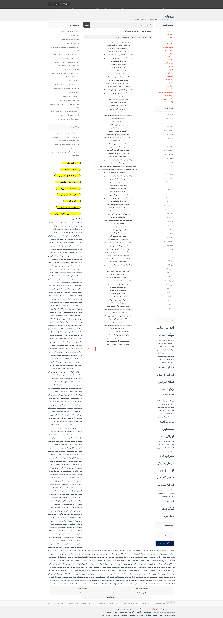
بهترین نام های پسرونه (75, 309)
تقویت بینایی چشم (169, 343)
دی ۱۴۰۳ (170, 114)
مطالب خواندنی (168, 47)
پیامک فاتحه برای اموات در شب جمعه (152, 574)
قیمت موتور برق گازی (168, 441)
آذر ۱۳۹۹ (170, 225)
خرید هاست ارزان (68, 188)
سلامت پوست (64, 438)
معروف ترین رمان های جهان (129, 560)
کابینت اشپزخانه (138, 577)
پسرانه (170, 57)
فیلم (59, 507)
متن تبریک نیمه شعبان (58, 554)
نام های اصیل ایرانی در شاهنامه (84, 564)
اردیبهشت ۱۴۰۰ (168, 205)
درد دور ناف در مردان (55, 398)
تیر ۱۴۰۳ (170, 122)
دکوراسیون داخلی (76, 421)
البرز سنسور (58, 272)
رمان (79, 431)
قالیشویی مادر (111, 550)
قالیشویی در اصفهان (69, 524)
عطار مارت (171, 410)
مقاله (116, 9)
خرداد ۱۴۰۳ (169, 126)
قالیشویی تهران (62, 521)
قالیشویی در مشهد (76, 544)
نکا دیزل (164, 570)
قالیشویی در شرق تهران (74, 534)
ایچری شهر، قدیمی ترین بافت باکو (62, 286)
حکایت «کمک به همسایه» (164, 356)
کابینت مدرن (129, 577)
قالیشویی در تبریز (76, 527)
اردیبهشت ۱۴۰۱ (168, 174)
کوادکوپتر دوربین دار (132, 580)
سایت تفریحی (168, 50)
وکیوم (99, 570)
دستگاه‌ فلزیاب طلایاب (62, 411)
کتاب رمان (159, 580)
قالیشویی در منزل (64, 544)
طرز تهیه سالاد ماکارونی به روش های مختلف (66, 88)
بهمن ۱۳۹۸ (170, 249)
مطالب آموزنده (168, 60)
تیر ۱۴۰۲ (170, 142)
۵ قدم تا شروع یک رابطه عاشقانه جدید (66, 584)
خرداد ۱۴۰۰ (169, 201)
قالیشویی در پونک (76, 547)
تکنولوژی (89, 9)
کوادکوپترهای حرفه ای (105, 580)
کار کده (78, 577)
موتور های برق (165, 490)
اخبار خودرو (75, 239)
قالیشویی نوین (81, 550)
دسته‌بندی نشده (167, 79)
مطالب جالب (125, 37)
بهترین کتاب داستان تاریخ (59, 309)
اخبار (137, 9)
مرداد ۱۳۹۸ (170, 273)
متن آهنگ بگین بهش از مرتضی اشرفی (68, 133)
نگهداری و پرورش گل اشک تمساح (69, 115)
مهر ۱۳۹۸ (170, 265)
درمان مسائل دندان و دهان (63, 405)
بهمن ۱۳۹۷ (170, 292)
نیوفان (171, 54)
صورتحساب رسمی (68, 451)
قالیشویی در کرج (65, 547)
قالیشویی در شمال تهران (59, 534)
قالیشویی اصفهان (76, 517)
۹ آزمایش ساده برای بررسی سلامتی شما (67, 84)
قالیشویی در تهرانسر (64, 527)
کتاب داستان (167, 580)
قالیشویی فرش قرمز (131, 550)
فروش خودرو (56, 494)
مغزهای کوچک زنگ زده (67, 560)
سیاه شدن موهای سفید (164, 407)
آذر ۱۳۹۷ (170, 300)
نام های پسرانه (69, 564)
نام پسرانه (169, 567)
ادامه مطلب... (90, 349)
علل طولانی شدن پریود (64, 484)
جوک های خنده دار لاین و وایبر (64, 335)
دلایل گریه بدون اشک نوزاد (57, 418)
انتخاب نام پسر (60, 276)
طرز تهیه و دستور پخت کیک (64, 461)
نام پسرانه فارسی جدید (146, 567)
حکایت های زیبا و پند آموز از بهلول (60, 338)
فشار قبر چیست (59, 497)
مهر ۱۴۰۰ (170, 193)
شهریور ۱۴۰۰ (169, 197)
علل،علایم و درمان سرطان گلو (70, 58)
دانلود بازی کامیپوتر (67, 175)
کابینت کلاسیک (100, 577)
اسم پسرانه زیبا (60, 266)
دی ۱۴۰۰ (170, 185)
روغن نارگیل (165, 404)
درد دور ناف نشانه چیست (74, 401)
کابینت (169, 502)
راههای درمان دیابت (164, 401)
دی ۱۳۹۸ (170, 253)
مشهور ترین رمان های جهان (110, 557)
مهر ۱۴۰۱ (170, 166)
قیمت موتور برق (160, 436)
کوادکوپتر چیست (92, 580)
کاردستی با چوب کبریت (88, 577)
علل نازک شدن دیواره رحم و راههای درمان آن (66, 54)
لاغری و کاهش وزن (141, 554)
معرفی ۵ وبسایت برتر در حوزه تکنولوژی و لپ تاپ (64, 111)
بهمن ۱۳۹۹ (170, 217)
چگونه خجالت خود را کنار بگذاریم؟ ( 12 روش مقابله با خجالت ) (84, 574)
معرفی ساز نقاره (166, 451)
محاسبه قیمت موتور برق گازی (166, 557)
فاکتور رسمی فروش (67, 494)
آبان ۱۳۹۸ (170, 261)
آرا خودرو (79, 229)
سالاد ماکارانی (55, 431)
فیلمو (80, 593)
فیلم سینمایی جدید (166, 99)
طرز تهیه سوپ (61, 458)
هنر (56, 9)
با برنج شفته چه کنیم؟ (73, 92)
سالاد (61, 431)
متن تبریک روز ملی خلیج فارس (87, 554)
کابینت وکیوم (110, 577)
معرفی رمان (77, 557)
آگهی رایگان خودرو (57, 233)
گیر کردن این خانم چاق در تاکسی (117, 584)
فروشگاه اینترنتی (68, 194)
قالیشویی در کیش (54, 547)
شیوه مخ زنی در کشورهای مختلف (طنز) (66, 448)
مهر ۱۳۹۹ (170, 233)
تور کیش (66, 322)
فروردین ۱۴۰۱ (169, 178)
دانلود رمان (66, 375)
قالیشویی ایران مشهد (64, 517)
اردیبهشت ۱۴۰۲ (168, 150)
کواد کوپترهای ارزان (118, 580)
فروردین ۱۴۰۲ (169, 154)
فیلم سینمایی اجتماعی (165, 92)
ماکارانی (120, 554)
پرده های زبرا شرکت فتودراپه (69, 570)
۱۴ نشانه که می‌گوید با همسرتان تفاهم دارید (93, 584)
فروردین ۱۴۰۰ (169, 209)
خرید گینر (72, 201)
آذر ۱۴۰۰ (170, 189)
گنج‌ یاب (135, 584)
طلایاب (56, 474)
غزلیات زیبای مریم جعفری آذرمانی (61, 491)
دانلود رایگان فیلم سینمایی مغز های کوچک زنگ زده (66, 365)
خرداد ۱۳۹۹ (169, 237)
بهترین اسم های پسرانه (74, 302)
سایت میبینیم (70, 169)
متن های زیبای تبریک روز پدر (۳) (70, 31)
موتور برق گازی (142, 564)
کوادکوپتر (142, 580)
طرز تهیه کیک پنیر (68, 471)
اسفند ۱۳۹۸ (169, 245)
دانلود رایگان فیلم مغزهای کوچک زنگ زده (69, 368)
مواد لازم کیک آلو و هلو (161, 564)
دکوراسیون (145, 9)
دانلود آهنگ (111, 597)
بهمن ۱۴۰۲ (170, 134)
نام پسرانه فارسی (159, 567)
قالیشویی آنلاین (63, 514)
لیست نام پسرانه (129, 554)
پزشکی (123, 9)
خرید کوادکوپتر (56, 348)
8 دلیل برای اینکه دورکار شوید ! (60, 226)
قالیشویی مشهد (102, 550)
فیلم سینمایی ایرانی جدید (61, 511)
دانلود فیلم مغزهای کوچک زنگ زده (71, 388)
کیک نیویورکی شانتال (155, 584)
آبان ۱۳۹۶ (170, 312)
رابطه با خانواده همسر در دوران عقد (65, 425)
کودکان (130, 9)
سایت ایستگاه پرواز (76, 435)
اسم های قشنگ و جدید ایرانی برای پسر (60, 256)
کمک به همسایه (160, 502)
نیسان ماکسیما (75, 35)
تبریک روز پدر (77, 312)
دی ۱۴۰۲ (170, 138)
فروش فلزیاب (69, 497)
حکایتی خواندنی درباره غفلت (166, 359)
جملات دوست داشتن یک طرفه (72, 332)
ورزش (172, 12)
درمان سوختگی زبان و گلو (57, 401)
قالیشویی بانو (72, 521)
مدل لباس (63, 9)
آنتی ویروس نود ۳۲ (73, 80)
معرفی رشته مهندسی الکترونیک (91, 557)
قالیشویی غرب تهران (144, 550)
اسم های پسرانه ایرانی (64, 259)
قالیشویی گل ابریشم (61, 550)
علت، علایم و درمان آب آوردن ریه (69, 100)
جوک (110, 9)
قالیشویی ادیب (53, 514)
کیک (171, 509)
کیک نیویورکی (166, 584)
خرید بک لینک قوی (142, 588)
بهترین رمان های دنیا (71, 305)
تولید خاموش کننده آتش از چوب (72, 325)
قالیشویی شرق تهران (168, 550)
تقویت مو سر (166, 346)
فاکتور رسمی (78, 494)
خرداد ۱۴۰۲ (169, 146)
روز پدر (74, 431)
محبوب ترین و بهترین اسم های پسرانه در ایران (141, 557)
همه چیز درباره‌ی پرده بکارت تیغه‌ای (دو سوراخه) (117, 570)
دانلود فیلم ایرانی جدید (165, 382)
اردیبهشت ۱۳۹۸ (168, 280)
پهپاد (53, 570)
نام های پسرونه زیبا (58, 564)
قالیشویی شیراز (157, 550)
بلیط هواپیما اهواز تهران (65, 213)
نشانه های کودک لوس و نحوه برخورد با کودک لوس (115, 567)
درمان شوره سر (166, 394)
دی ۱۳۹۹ (170, 221)
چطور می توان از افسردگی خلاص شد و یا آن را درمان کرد (122, 574)
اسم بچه (69, 252)
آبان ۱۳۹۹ (170, 229)
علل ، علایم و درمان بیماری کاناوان (69, 481)
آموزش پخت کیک (76, 233)
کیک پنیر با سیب (143, 584)
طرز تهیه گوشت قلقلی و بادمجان (69, 474)
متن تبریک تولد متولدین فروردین (107, 554)
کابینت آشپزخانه (149, 577)
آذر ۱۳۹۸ (170, 257)
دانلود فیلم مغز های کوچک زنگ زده (62, 385)
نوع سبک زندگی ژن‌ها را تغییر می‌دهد (68, 119)
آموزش (154, 9)
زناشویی (80, 9)
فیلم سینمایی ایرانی (166, 96)
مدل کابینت (122, 557)
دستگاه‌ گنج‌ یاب (60, 415)
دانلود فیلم (71, 163)
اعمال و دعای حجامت (68, 272)
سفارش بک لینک (142, 593)
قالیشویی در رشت (69, 531)
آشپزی (161, 9)
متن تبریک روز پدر (71, 554)
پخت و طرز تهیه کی (91, 570)
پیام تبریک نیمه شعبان (168, 496)
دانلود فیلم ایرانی (62, 603)
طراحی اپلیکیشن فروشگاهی (64, 454)
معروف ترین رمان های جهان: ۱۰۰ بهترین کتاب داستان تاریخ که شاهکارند (97, 560)
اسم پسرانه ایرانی (71, 266)
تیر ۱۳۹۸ (170, 276)
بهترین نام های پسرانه (58, 305)
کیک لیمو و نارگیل (60, 580)
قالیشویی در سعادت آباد (56, 531)
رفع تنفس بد (143, 603)
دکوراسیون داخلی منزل (63, 421)
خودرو (56, 355)
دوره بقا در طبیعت (68, 182)
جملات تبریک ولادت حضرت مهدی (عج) (137, 31)
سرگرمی (97, 9)
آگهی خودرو (67, 233)
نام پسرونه (134, 567)
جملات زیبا (171, 353)
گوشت (130, 584)
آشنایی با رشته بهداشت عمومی (70, 39)
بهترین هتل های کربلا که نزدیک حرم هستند (67, 144)
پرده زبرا (82, 570)
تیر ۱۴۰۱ (170, 170)
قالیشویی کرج (72, 550)
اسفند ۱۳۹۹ (169, 213)
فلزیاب (52, 497)
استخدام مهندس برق (68, 246)
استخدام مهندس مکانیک (70, 249)
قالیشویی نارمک (92, 550)
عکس (105, 9)
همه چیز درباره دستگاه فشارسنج (143, 570)
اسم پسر (54, 262)
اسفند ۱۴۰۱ (169, 158)
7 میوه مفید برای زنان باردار (73, 223)
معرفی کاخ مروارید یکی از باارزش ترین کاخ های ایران (165, 470)
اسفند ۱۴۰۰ (169, 182)
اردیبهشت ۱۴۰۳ (168, 130)
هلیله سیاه (160, 493)
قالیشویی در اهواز (56, 524)
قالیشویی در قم (58, 541)
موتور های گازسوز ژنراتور (109, 564)
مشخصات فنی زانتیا (73, 148)
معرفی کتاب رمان (143, 560)
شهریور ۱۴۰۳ (169, 118)
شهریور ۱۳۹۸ (169, 269)
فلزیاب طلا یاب (77, 501)
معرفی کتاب (152, 560)
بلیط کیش (65, 295)
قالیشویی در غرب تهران (70, 541)
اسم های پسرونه (62, 262)
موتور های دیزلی (123, 564)
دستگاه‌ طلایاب (73, 411)
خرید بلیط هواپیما (68, 207)
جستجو (86, 25)
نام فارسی (97, 564)
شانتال (75, 444)
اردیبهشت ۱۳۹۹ (168, 241)
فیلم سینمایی (168, 89)
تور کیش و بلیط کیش (56, 322)
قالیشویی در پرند (53, 544)
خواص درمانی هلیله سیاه (167, 362)
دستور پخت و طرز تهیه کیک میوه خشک (65, 408)
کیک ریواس (70, 580)
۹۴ (172, 102)
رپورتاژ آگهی (169, 63)
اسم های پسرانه (77, 259)
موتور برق (163, 485)
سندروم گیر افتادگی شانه (72, 69)
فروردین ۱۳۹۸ (169, 284)
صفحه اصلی (170, 9)
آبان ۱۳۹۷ (170, 304)
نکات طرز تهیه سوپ (69, 567)
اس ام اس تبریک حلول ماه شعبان (65, 242)
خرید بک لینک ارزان (80, 588)
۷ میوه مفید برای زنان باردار (71, 96)
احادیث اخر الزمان (76, 236)
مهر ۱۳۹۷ (170, 308)
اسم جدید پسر (61, 252)
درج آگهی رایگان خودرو (60, 395)
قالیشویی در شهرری (76, 537)
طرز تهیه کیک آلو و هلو (64, 468)
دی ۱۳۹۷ (170, 296)
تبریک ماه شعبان (160, 340)
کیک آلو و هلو (79, 580)
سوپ (72, 441)
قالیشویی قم (120, 550)
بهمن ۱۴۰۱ (170, 162)
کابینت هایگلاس (119, 577)
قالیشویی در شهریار (63, 537)
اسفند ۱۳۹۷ (169, 288)
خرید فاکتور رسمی (67, 348)
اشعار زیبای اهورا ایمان (72, 43)
